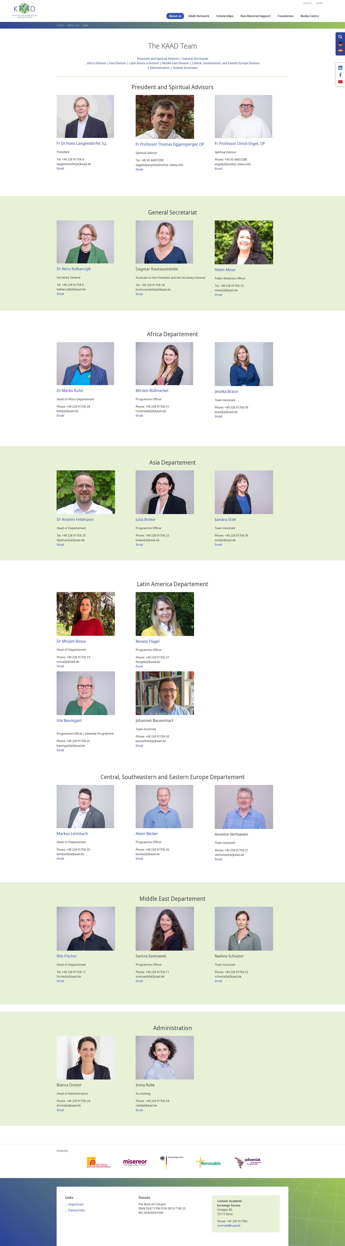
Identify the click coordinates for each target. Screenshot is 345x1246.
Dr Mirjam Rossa (71, 641)
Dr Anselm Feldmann (75, 519)
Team (85, 25)
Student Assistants (185, 68)
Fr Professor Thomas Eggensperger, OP (170, 144)
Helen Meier (225, 269)
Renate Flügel (148, 641)
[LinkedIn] (340, 68)
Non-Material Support (256, 16)
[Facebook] (340, 75)
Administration (160, 68)
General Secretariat (195, 58)
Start (60, 25)
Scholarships (224, 16)
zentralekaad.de (228, 1225)
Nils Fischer (67, 956)
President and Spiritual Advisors (158, 58)
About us (175, 16)
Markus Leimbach (72, 833)
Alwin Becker (147, 833)
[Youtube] (340, 82)
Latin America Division (144, 63)
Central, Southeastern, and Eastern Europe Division (225, 63)
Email (60, 168)
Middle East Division (175, 63)
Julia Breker (146, 519)
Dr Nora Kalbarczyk (74, 268)
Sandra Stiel (225, 519)
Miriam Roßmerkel (152, 390)
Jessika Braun (226, 391)
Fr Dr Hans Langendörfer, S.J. (82, 143)
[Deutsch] (340, 44)
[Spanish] (340, 50)
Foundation (285, 16)
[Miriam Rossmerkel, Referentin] (165, 614)
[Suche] (340, 37)
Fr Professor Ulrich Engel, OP (240, 143)
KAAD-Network (198, 16)
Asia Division (117, 63)
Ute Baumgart (69, 720)
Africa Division (96, 63)
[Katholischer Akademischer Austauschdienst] (25, 10)
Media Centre (310, 16)
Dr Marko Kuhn (70, 390)
